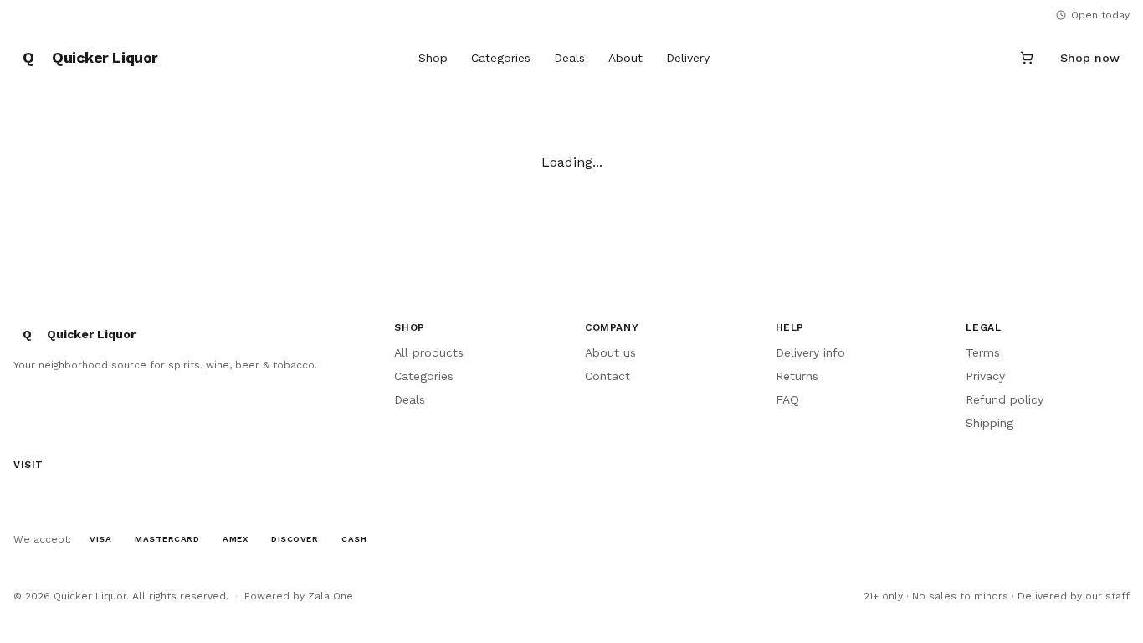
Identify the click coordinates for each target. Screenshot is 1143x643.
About (625, 57)
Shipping (989, 423)
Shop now (1090, 57)
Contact (607, 376)
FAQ (787, 399)
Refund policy (1004, 399)
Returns (797, 376)
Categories (500, 57)
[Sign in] (986, 58)
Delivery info (810, 352)
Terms (983, 352)
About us (610, 352)
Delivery (688, 57)
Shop (433, 57)
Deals (569, 57)
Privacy (985, 376)
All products (429, 352)
